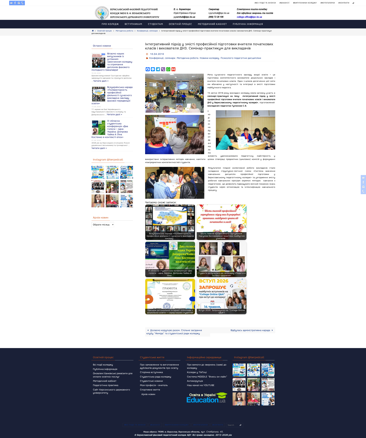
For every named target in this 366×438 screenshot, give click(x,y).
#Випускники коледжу (305, 3)
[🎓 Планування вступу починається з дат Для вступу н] (126, 200)
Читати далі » (101, 81)
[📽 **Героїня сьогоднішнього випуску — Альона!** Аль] (112, 186)
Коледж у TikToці (197, 372)
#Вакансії (284, 3)
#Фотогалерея (328, 3)
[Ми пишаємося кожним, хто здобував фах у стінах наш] (126, 186)
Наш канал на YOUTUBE (200, 385)
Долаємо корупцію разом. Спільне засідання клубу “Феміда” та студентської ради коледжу (174, 332)
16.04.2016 (157, 54)
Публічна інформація (105, 369)
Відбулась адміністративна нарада (251, 330)
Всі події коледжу (103, 364)
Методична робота (124, 31)
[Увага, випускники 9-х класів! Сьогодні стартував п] (126, 172)
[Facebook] (15, 3)
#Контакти (343, 3)
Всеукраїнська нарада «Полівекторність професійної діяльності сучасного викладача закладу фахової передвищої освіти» (112, 95)
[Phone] (22, 3)
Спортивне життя (150, 389)
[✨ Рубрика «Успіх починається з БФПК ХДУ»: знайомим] (112, 200)
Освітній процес (104, 31)
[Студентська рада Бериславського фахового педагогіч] (98, 200)
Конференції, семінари (147, 31)
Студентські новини (151, 381)
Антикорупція (195, 381)
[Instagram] (19, 3)
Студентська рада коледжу (155, 376)
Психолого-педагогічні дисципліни (241, 58)
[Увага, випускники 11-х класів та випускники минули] (112, 172)
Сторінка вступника (151, 372)
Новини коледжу (209, 58)
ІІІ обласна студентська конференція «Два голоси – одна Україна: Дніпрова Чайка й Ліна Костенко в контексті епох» (110, 128)
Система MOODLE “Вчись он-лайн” (207, 376)
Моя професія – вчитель (154, 385)
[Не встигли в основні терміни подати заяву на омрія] (98, 172)
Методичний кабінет (104, 381)
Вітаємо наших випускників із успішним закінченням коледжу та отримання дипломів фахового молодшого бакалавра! (112, 61)
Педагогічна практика (105, 385)
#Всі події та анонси (265, 3)
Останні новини (102, 45)
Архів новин (148, 394)
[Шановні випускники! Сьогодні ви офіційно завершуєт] (98, 186)
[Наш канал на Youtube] (11, 3)
